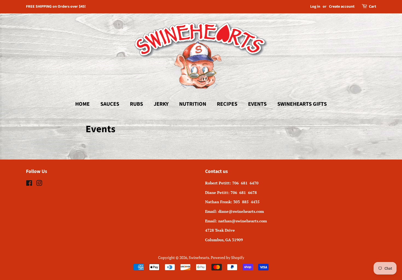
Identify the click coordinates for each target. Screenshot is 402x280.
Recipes (227, 104)
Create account (341, 6)
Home (82, 104)
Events (257, 104)
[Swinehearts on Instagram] (39, 184)
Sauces (109, 104)
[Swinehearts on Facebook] (29, 184)
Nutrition (192, 104)
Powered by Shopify (227, 257)
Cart (372, 6)
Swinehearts (199, 257)
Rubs (136, 104)
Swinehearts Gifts (302, 104)
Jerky (161, 104)
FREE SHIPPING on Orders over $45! (56, 6)
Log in (315, 6)
